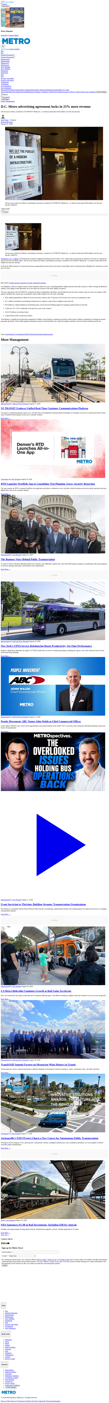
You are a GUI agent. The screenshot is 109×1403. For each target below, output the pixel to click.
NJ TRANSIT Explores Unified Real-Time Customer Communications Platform (44, 408)
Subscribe (4, 35)
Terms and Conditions (88, 92)
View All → (5, 1235)
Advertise (23, 92)
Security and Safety (7, 78)
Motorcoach (5, 63)
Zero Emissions (6, 86)
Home (3, 101)
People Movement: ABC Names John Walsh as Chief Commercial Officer (41, 721)
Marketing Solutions (33, 92)
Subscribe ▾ (5, 6)
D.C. (14, 334)
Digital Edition (14, 35)
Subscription (5, 92)
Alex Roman (15, 479)
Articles (20, 2)
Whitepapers (50, 90)
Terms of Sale (24, 1401)
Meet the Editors (14, 92)
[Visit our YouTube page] (8, 1244)
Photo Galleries (25, 90)
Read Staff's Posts (7, 122)
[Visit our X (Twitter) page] (6, 1244)
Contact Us (67, 92)
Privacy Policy (76, 92)
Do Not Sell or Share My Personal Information (44, 1401)
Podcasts (33, 90)
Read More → (6, 418)
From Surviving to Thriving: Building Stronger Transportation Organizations (43, 904)
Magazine (4, 90)
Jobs (37, 90)
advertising (9, 334)
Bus (2, 51)
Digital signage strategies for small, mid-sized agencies (27, 283)
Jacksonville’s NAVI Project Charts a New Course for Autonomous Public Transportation (49, 1138)
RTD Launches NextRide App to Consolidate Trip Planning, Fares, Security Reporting (48, 483)
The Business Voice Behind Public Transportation (28, 559)
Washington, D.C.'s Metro (9, 259)
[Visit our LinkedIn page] (4, 1244)
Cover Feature (9, 2)
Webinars (42, 90)
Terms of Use (15, 1401)
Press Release (58, 92)
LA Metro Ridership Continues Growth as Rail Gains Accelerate (36, 991)
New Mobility (5, 67)
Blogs (13, 90)
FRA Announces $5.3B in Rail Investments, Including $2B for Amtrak (39, 1224)
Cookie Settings (101, 92)
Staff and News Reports (20, 404)
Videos (17, 90)
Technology (5, 82)
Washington (20, 334)
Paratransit (4, 71)
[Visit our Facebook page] (2, 1244)
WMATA (27, 334)
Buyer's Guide (64, 90)
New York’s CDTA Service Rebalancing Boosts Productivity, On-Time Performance (46, 646)
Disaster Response (7, 55)
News (16, 2)
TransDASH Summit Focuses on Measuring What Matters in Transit (38, 1064)
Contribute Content (47, 92)
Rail (2, 75)
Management (5, 59)
